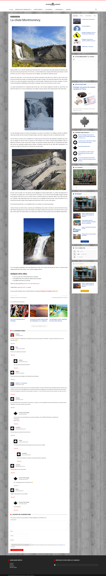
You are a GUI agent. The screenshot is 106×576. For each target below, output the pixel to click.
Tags (95, 15)
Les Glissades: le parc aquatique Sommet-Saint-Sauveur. (58, 320)
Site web (12, 540)
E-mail (11, 535)
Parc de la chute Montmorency (32, 283)
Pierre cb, (24, 287)
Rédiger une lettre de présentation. (18, 296)
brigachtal (19, 287)
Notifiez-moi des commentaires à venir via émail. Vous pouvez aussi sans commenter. (37, 545)
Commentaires (88, 15)
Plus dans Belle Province (17, 301)
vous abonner (60, 544)
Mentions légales (13, 567)
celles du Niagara (21, 73)
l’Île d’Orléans (31, 71)
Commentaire (13, 519)
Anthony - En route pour (21, 383)
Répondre (13, 343)
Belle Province (15, 16)
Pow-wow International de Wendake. (17, 320)
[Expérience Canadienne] (53, 2)
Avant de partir (79, 179)
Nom (11, 531)
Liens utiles (12, 566)
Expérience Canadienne (47, 291)
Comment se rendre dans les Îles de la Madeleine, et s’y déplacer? (39, 320)
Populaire (75, 15)
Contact (11, 564)
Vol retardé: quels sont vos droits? (59, 296)
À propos (12, 563)
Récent (81, 15)
